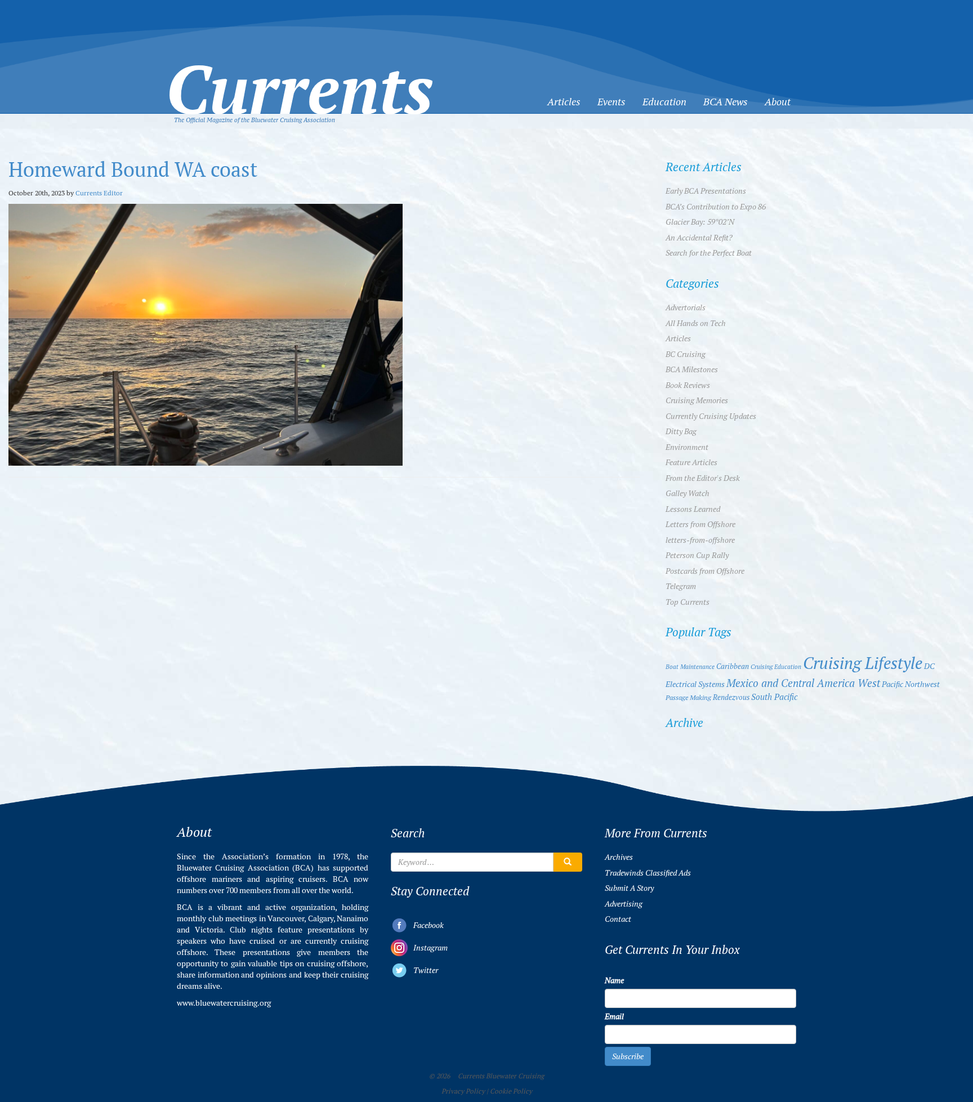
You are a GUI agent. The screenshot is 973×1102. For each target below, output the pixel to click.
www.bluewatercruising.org (224, 1003)
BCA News (725, 101)
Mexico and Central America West (803, 683)
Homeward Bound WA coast (132, 170)
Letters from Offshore (700, 524)
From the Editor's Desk (703, 478)
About (778, 101)
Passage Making (688, 697)
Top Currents (687, 602)
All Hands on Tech (696, 323)
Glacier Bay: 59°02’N (700, 222)
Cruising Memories (697, 400)
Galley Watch (687, 493)
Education (664, 101)
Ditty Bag (681, 431)
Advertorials (686, 307)
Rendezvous (731, 697)
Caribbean (732, 666)
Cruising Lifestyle (862, 663)
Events (611, 101)
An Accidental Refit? (699, 238)
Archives (619, 857)
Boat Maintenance (690, 667)
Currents (300, 71)
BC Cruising (686, 354)
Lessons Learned (693, 509)
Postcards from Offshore (705, 571)
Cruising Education (776, 667)
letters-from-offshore (700, 540)
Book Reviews (688, 385)
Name (614, 980)
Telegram (681, 586)
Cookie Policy (511, 1091)
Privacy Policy (463, 1091)
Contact (618, 919)
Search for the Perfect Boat (709, 253)
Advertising (623, 904)
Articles (564, 101)
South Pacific (774, 697)
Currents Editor (99, 193)
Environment (687, 447)
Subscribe (628, 1056)
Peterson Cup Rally (697, 555)
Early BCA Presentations (706, 191)
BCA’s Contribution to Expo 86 (716, 207)
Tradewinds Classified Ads (648, 873)
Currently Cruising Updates (711, 416)
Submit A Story (629, 888)
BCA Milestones (692, 369)
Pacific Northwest (911, 684)
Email (614, 1016)
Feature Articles (691, 462)
